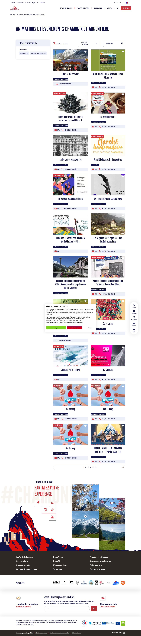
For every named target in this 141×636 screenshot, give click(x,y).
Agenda (109, 8)
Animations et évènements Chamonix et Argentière (31, 14)
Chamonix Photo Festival (70, 370)
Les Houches (20, 3)
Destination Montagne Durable (26, 569)
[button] (68, 68)
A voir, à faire (98, 8)
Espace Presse (58, 557)
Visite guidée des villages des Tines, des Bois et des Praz (108, 239)
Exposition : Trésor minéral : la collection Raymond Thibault (70, 118)
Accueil (12, 14)
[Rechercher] (118, 8)
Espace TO (56, 561)
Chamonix (28, 3)
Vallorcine (42, 3)
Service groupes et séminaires (100, 561)
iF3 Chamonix (108, 370)
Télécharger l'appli (107, 607)
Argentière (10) (24, 53)
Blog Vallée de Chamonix (24, 557)
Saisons (116, 3)
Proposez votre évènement (99, 557)
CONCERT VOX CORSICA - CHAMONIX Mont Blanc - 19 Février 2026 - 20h (108, 449)
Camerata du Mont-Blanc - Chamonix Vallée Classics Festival (70, 239)
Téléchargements (96, 565)
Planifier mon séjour (83, 8)
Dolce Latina (108, 323)
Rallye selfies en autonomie (70, 159)
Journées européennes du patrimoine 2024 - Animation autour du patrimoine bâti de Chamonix (70, 284)
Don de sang (70, 409)
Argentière (35, 3)
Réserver (126, 8)
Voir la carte (109, 43)
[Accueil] (15, 8)
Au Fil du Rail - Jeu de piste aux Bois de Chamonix (108, 75)
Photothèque (57, 569)
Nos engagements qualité (24, 633)
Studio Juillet (76, 633)
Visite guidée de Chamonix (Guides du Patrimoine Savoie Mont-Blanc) (108, 282)
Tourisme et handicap (97, 569)
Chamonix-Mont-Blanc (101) (38, 53)
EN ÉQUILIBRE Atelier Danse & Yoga (108, 199)
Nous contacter (117, 632)
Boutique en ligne (22, 561)
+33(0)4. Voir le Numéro (64, 84)
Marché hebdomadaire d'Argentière (108, 159)
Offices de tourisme (59, 565)
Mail (96, 87)
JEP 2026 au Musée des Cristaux (70, 199)
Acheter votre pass (23, 607)
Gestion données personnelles (59, 633)
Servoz (13, 3)
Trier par (84, 42)
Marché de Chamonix (70, 74)
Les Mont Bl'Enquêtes (108, 117)
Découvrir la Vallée (66, 8)
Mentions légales (41, 633)
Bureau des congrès (23, 565)
